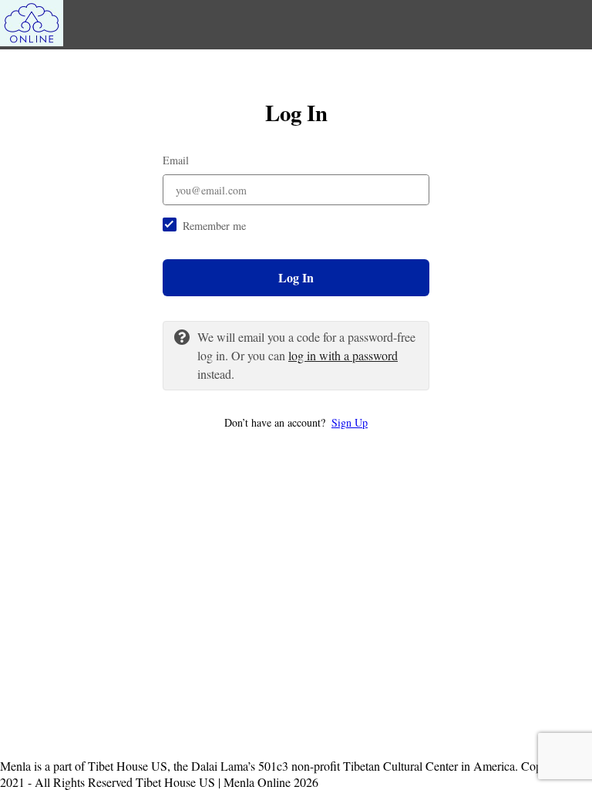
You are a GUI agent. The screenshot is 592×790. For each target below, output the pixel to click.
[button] (296, 422)
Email (176, 160)
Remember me (214, 225)
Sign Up (349, 422)
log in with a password (343, 355)
